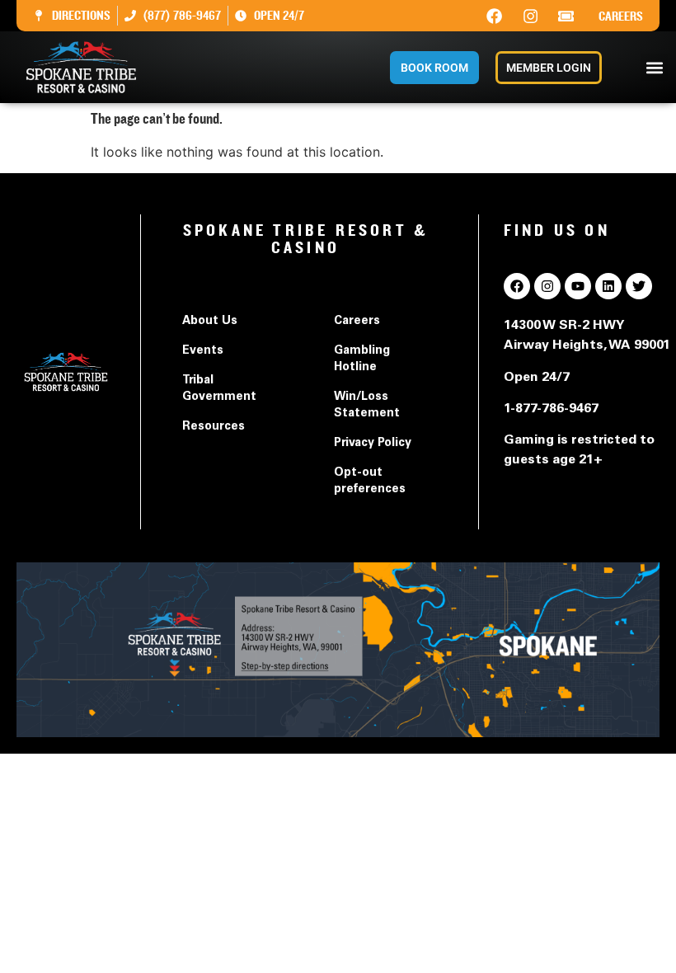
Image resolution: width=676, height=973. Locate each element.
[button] (654, 67)
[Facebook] (494, 15)
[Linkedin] (608, 286)
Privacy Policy (372, 443)
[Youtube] (578, 286)
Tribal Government (219, 389)
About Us (209, 321)
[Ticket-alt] (566, 15)
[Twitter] (639, 286)
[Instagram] (530, 15)
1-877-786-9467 (551, 409)
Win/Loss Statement (367, 406)
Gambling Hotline (362, 359)
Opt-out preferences (370, 482)
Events (202, 351)
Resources (213, 427)
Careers (621, 16)
